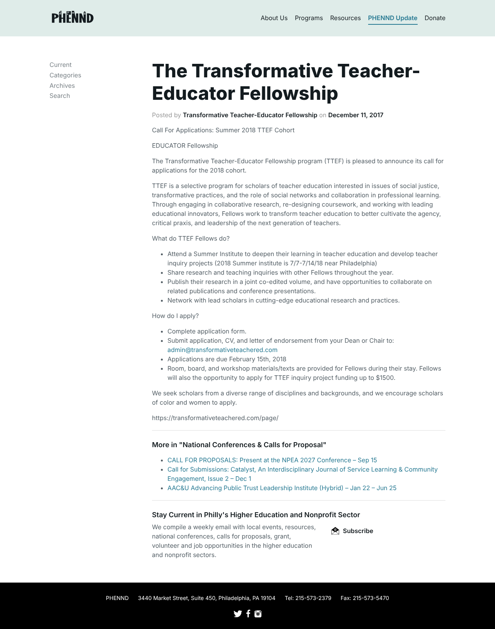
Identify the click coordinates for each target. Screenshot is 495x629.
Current (61, 64)
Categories (65, 75)
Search (60, 95)
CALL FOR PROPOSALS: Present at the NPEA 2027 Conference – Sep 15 (272, 460)
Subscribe (357, 531)
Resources (345, 18)
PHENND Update (393, 18)
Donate (435, 18)
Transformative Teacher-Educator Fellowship (250, 115)
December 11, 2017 (356, 115)
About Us (274, 18)
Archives (62, 85)
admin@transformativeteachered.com (222, 350)
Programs (309, 18)
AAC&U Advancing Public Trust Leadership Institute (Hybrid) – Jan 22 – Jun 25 (282, 488)
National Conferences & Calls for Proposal (253, 445)
